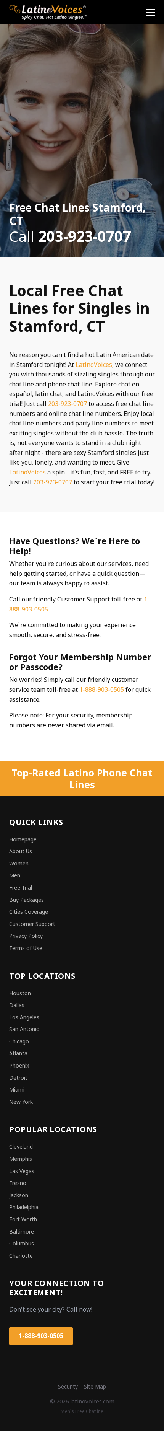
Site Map (95, 1386)
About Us (20, 851)
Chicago (19, 1041)
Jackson (18, 1195)
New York (21, 1101)
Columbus (21, 1243)
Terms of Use (25, 948)
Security (68, 1386)
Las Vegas (21, 1171)
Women (19, 863)
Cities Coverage (28, 911)
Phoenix (19, 1065)
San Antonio (24, 1029)
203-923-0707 (67, 403)
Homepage (23, 839)
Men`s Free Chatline (82, 1411)
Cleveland (21, 1146)
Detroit (18, 1077)
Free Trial (20, 887)
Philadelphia (24, 1207)
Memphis (20, 1158)
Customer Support (32, 923)
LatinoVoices (94, 364)
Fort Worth (23, 1219)
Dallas (16, 1005)
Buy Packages (26, 899)
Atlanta (18, 1053)
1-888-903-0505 (101, 689)
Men (14, 875)
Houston (20, 993)
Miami (16, 1089)
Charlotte (21, 1255)
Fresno (17, 1183)
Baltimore (21, 1231)
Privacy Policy (26, 935)
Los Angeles (24, 1017)
